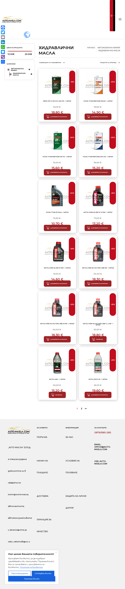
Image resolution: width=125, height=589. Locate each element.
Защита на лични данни (76, 502)
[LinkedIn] (2, 42)
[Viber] (2, 56)
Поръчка (42, 437)
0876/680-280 (102, 432)
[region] (32, 567)
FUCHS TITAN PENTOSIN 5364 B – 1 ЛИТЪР (98, 101)
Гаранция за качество (44, 525)
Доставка (42, 496)
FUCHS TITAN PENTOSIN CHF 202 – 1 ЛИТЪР (98, 157)
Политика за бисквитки (31, 567)
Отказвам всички (43, 573)
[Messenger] (2, 51)
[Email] (2, 37)
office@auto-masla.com (102, 448)
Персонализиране (19, 573)
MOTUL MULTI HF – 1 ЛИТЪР (98, 379)
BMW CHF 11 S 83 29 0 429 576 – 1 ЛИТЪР (57, 101)
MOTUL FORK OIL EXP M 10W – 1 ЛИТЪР (57, 268)
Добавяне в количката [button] (58, 116)
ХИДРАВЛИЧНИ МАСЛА (19, 74)
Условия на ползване (73, 467)
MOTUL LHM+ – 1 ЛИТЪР (57, 379)
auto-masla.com (100, 462)
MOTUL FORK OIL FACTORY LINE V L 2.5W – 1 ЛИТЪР (98, 324)
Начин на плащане (42, 467)
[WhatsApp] (2, 47)
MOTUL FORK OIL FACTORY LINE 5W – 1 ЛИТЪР (98, 268)
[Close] (56, 552)
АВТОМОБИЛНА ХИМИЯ (17, 69)
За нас (69, 437)
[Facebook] (2, 27)
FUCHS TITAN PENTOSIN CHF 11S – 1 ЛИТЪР (57, 157)
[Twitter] (2, 32)
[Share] (2, 61)
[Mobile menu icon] (120, 19)
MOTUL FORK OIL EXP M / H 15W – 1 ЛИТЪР (98, 212)
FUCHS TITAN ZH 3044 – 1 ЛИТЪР (57, 212)
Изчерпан (99, 339)
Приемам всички (31, 579)
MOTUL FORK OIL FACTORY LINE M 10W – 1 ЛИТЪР (57, 324)
